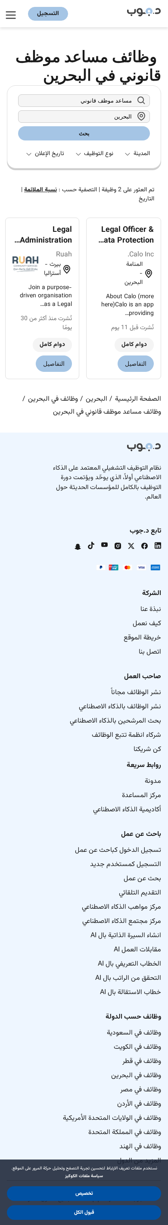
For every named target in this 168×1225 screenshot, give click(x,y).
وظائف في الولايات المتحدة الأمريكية (112, 1118)
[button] (84, 1193)
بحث (84, 133)
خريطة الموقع (142, 638)
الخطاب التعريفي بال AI (129, 964)
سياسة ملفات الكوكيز (84, 1176)
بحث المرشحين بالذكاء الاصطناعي (115, 721)
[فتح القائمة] (12, 14)
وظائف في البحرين (136, 1075)
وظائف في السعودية (134, 1033)
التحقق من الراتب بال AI (128, 978)
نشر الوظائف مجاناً (136, 692)
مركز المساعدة (141, 795)
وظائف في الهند (140, 1146)
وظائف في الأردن (139, 1104)
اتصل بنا (150, 652)
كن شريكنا (147, 749)
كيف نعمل (147, 623)
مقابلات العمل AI (137, 949)
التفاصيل (135, 363)
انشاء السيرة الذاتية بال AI (125, 935)
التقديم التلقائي (140, 893)
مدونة (153, 781)
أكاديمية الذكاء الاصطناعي (127, 809)
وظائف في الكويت (137, 1047)
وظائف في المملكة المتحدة (124, 1132)
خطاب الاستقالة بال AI (130, 992)
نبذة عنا (150, 609)
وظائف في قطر (141, 1061)
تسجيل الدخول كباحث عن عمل (118, 850)
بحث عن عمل (142, 878)
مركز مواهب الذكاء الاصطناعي (121, 907)
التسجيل (48, 14)
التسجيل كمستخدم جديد (125, 864)
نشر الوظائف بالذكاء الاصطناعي (120, 706)
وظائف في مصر (140, 1090)
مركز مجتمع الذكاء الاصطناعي (121, 921)
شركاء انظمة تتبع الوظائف (126, 735)
